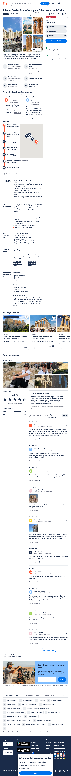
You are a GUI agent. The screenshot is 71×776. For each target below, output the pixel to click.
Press (47, 751)
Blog (47, 748)
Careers (48, 745)
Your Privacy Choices (36, 751)
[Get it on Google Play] (23, 744)
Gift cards (49, 753)
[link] (16, 332)
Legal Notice (34, 745)
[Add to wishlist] (26, 317)
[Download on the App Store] (23, 750)
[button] (18, 14)
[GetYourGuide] (5, 3)
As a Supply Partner (59, 742)
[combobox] (25, 3)
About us (48, 742)
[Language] (59, 3)
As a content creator (59, 745)
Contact (33, 742)
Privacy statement (44, 687)
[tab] (13, 695)
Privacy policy (35, 748)
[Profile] (65, 3)
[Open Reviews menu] (66, 425)
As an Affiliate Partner (59, 748)
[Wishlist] (53, 3)
